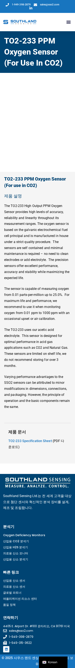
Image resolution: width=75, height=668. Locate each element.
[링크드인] (6, 649)
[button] (68, 22)
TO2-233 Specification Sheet (30, 441)
